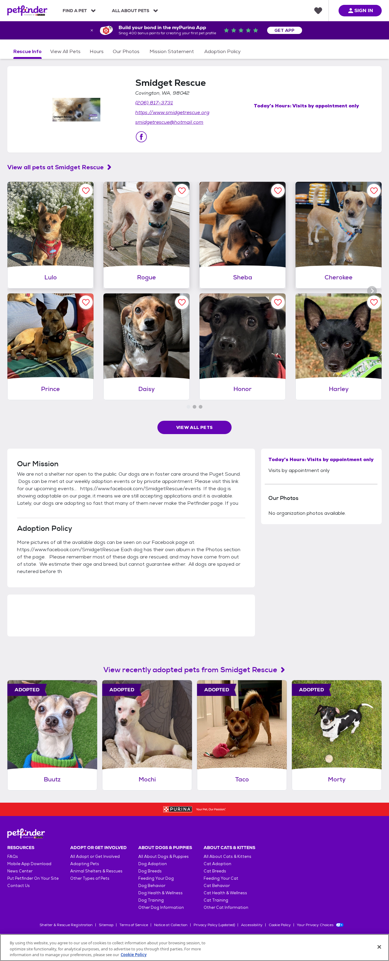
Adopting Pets (84, 863)
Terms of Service (133, 924)
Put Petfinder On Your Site (33, 878)
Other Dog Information (161, 907)
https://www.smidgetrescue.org (172, 112)
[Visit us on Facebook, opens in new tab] (141, 137)
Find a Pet (75, 10)
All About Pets (130, 10)
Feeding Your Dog (156, 878)
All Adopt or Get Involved (95, 856)
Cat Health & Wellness (225, 892)
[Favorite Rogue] (182, 190)
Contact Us (18, 885)
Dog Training (151, 900)
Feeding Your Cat (221, 878)
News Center (20, 871)
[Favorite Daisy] (182, 302)
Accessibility (252, 924)
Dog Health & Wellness (160, 892)
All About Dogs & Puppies (163, 856)
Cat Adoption (217, 863)
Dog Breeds (150, 871)
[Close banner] (92, 30)
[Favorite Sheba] (278, 190)
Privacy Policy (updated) (214, 924)
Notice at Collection (171, 924)
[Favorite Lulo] (86, 190)
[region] (194, 947)
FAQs (12, 856)
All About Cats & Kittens (227, 856)
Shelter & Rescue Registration (66, 924)
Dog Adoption (152, 863)
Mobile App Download (29, 863)
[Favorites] (318, 10)
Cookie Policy (280, 924)
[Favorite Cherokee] (374, 190)
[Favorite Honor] (278, 302)
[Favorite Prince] (86, 302)
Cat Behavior (217, 885)
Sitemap (106, 924)
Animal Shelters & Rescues (96, 871)
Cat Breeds (215, 871)
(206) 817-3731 (154, 102)
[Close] (379, 946)
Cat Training (216, 900)
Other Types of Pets (89, 878)
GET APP (284, 30)
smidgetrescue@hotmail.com (169, 122)
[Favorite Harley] (374, 302)
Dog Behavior (151, 885)
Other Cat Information (226, 907)
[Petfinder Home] (27, 10)
